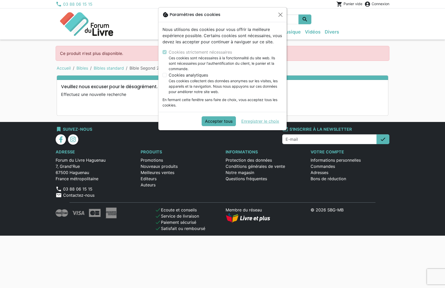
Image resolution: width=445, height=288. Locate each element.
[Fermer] (280, 15)
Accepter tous (219, 121)
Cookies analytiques (188, 75)
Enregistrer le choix (260, 121)
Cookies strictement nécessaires (200, 52)
